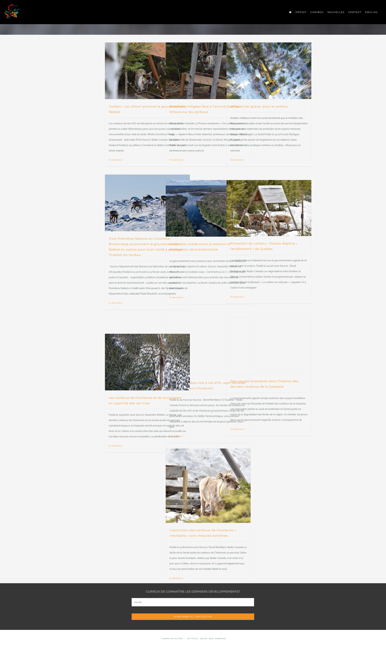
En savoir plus (115, 160)
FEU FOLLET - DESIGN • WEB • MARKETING (206, 639)
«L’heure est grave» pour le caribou (259, 106)
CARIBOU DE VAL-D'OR (172, 639)
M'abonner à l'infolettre (193, 616)
